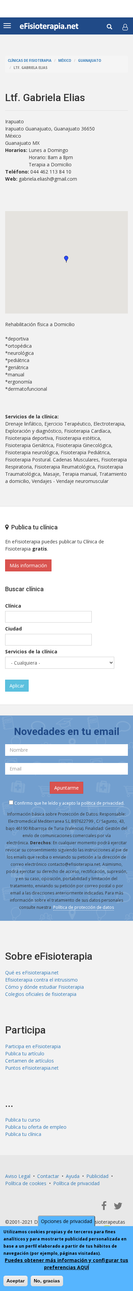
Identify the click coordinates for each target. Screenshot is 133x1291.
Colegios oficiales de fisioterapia (40, 994)
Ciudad (13, 628)
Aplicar (17, 685)
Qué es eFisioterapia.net (32, 972)
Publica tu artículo (24, 1053)
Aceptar (15, 1280)
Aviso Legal (17, 1176)
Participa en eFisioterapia (33, 1046)
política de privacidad (102, 803)
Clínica (13, 605)
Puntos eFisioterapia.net (32, 1068)
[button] (125, 27)
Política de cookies (25, 1183)
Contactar (48, 1176)
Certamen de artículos (29, 1060)
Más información (28, 565)
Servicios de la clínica (31, 651)
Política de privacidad (76, 1183)
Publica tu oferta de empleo (35, 1127)
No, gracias (47, 1280)
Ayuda (72, 1176)
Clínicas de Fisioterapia (29, 60)
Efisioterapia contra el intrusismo (41, 979)
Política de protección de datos (83, 907)
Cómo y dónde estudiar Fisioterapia (44, 987)
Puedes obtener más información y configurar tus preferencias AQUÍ (66, 1264)
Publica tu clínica (23, 1134)
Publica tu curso (22, 1119)
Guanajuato (89, 60)
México (64, 60)
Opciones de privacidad (66, 1221)
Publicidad (97, 1176)
